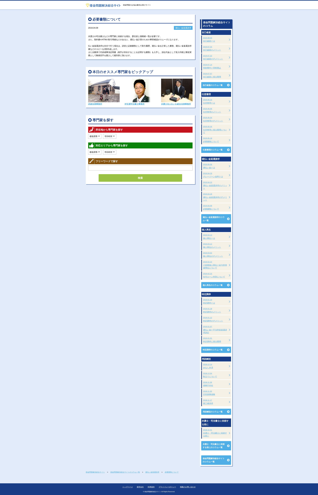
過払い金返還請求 (183, 28)
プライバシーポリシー (167, 487)
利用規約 (151, 487)
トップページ (127, 487)
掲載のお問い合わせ (188, 487)
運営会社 (140, 487)
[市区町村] (109, 136)
